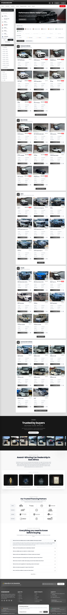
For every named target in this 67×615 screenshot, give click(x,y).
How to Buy (20, 598)
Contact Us (20, 601)
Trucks (36, 598)
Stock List (7, 6)
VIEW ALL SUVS (41, 262)
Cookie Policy (54, 613)
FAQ (19, 600)
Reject (41, 611)
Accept (45, 611)
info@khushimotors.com (56, 597)
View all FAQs (33, 574)
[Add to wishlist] (28, 68)
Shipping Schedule (23, 6)
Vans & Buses (37, 601)
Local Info (12, 6)
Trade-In (29, 6)
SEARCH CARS (21, 40)
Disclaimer (59, 613)
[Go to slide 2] (39, 22)
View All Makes (7, 41)
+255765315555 (54, 610)
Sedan (36, 593)
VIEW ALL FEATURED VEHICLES (40, 114)
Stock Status (19, 35)
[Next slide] (64, 16)
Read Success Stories (33, 432)
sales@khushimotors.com (6, 611)
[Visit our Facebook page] (2, 600)
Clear (4, 39)
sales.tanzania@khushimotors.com (56, 611)
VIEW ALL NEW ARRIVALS (41, 188)
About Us (20, 593)
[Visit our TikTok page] (11, 600)
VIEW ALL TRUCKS (41, 336)
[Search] (50, 3)
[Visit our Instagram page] (7, 600)
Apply (11, 39)
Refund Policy (64, 613)
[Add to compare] (30, 68)
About (2, 6)
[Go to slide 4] (41, 22)
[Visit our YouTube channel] (9, 600)
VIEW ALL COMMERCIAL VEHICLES (41, 410)
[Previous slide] (17, 16)
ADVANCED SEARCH (29, 40)
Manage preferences (22, 611)
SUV (36, 595)
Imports (33, 6)
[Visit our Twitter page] (4, 600)
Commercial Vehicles (38, 600)
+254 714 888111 (4, 610)
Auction (17, 6)
